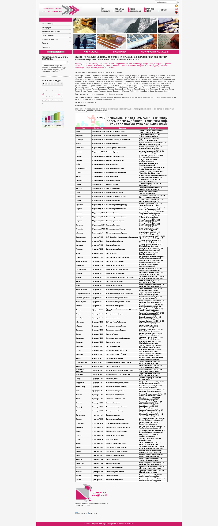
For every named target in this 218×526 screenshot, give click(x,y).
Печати (94, 513)
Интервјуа (46, 28)
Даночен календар (52, 81)
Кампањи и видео (50, 39)
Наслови (46, 47)
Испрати (81, 513)
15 (59, 93)
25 (46, 100)
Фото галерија (48, 35)
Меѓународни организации (155, 52)
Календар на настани (51, 31)
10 (43, 93)
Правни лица (119, 52)
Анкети (45, 43)
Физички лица (91, 52)
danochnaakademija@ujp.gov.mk (95, 503)
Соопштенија (47, 24)
